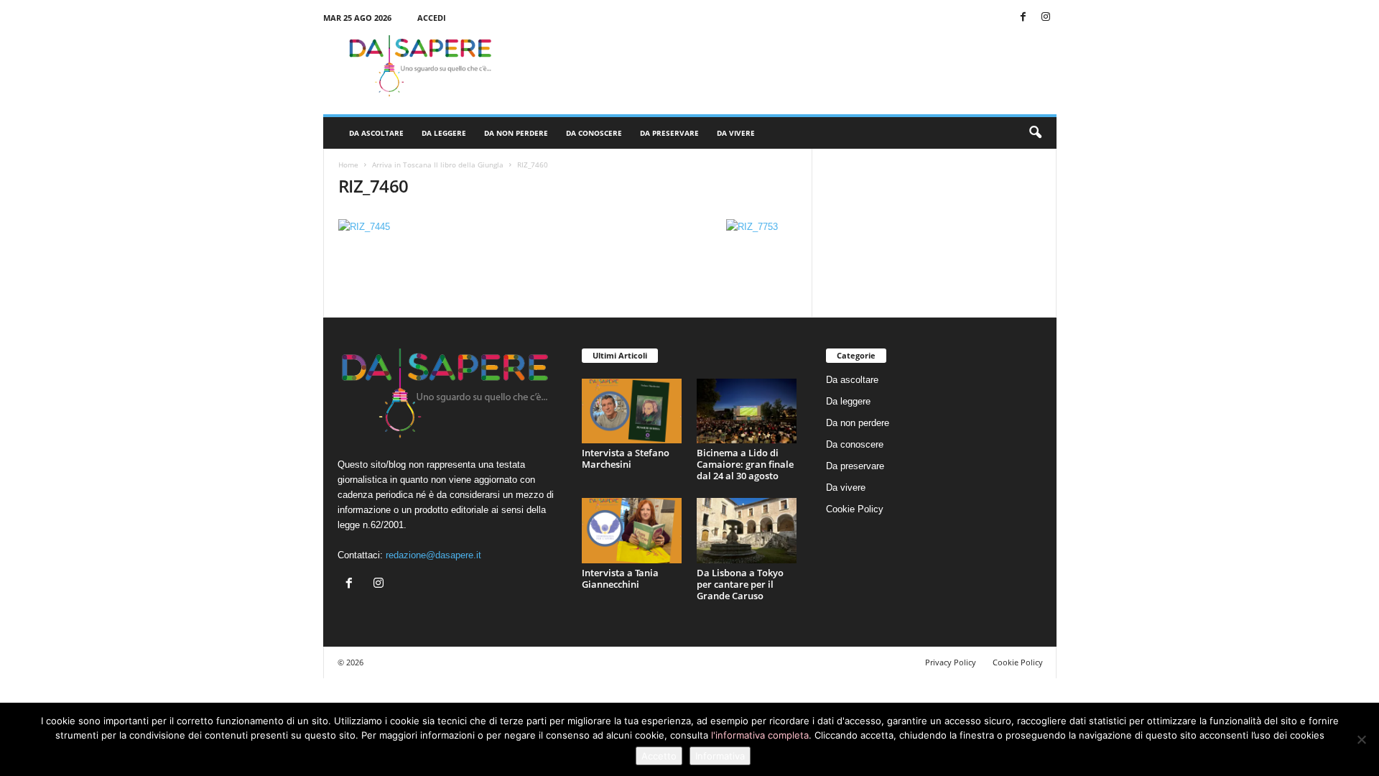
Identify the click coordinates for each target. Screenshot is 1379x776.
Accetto (659, 756)
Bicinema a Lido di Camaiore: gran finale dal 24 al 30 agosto (745, 464)
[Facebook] (1023, 17)
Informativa (720, 756)
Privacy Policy (950, 662)
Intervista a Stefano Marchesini (625, 458)
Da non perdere (516, 133)
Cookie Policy (854, 509)
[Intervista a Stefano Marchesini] (632, 411)
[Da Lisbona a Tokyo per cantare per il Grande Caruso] (747, 530)
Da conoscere (594, 133)
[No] (1361, 739)
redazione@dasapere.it (433, 555)
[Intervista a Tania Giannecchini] (632, 530)
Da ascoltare (376, 133)
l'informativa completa (760, 735)
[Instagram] (1045, 17)
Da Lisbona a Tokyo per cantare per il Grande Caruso (740, 584)
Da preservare (669, 133)
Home (348, 165)
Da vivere (736, 133)
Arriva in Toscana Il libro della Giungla (437, 165)
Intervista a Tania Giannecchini (620, 578)
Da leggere (444, 133)
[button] (1035, 133)
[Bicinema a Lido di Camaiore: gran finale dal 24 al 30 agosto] (747, 411)
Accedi (431, 17)
